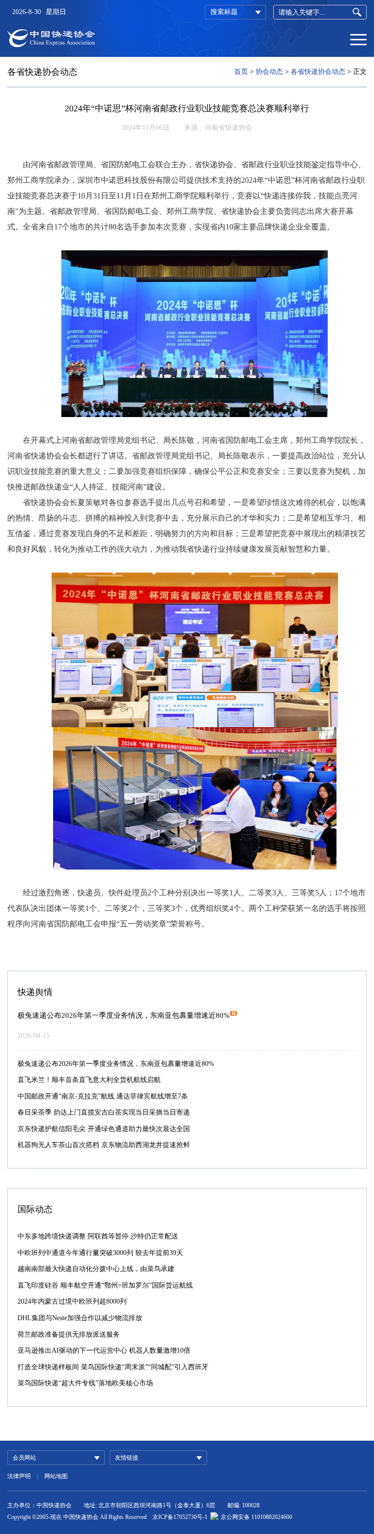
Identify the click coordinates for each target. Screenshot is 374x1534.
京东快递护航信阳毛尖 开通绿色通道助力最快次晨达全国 (104, 1129)
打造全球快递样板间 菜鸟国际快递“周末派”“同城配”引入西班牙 (113, 1367)
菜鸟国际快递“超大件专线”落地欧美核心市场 (85, 1383)
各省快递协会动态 (318, 71)
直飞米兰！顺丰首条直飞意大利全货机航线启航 (89, 1079)
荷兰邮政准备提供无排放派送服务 (69, 1334)
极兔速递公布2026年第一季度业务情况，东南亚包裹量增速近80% (124, 1015)
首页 (241, 71)
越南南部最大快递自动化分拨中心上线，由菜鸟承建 (96, 1269)
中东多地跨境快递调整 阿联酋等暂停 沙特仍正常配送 (98, 1236)
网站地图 (56, 1476)
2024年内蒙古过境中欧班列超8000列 (72, 1301)
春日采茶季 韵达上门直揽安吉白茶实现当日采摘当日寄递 (104, 1112)
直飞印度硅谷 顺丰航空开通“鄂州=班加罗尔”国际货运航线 (105, 1285)
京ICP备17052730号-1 (179, 1517)
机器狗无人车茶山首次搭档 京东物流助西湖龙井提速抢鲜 (104, 1145)
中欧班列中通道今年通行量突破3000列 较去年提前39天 (100, 1252)
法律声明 (19, 1476)
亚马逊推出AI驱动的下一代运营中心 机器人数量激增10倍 (104, 1350)
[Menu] (358, 39)
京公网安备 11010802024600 (256, 1517)
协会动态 (269, 71)
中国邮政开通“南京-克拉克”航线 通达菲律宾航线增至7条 (103, 1096)
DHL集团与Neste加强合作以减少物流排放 (80, 1318)
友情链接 (126, 1457)
